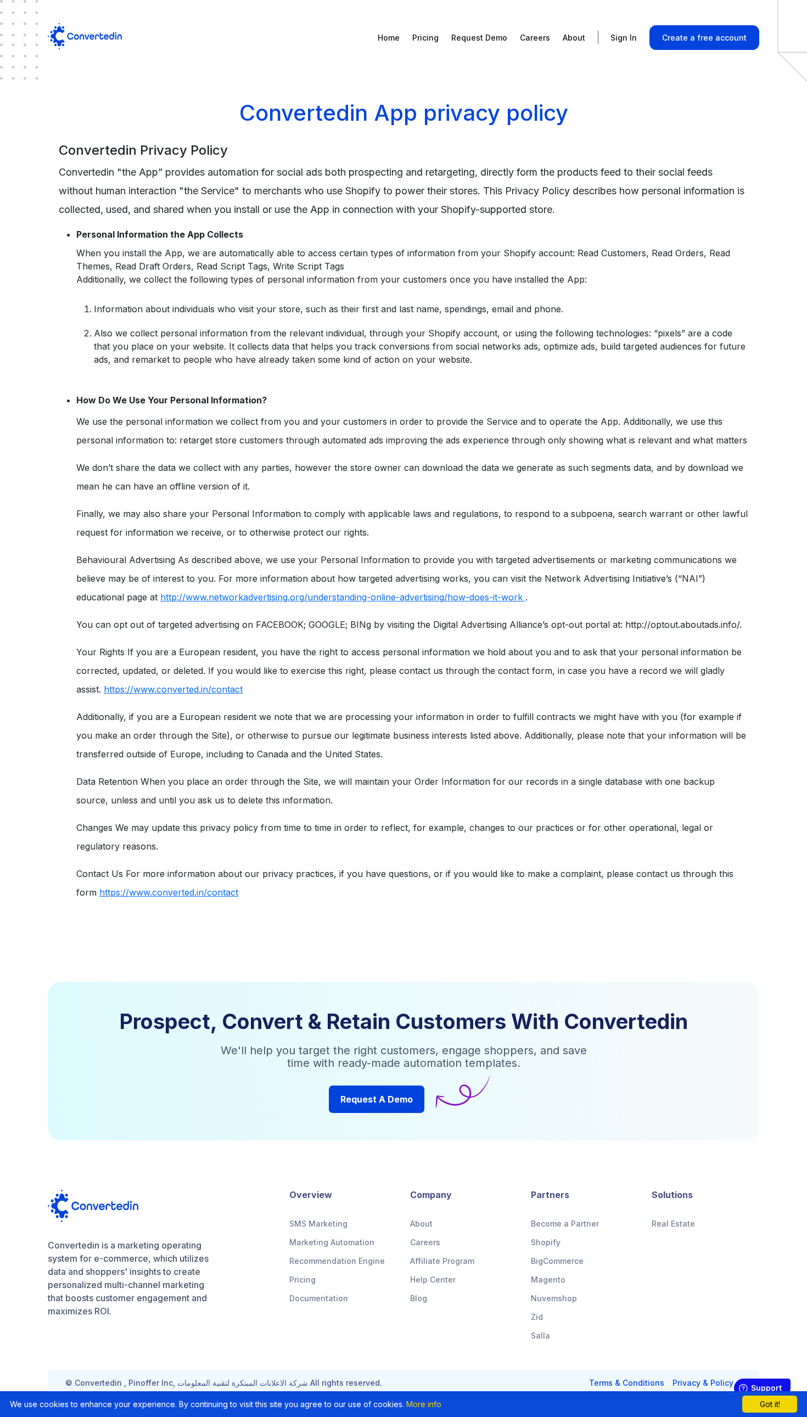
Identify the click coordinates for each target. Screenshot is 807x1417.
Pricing (425, 37)
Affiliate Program (442, 1261)
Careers (535, 37)
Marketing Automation (331, 1242)
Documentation (318, 1298)
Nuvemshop (554, 1298)
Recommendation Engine (337, 1261)
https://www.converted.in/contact (173, 689)
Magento (548, 1279)
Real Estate (673, 1223)
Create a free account (704, 37)
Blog (418, 1298)
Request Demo (479, 37)
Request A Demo (376, 1099)
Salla (540, 1335)
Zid (537, 1317)
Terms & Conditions (626, 1383)
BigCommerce (557, 1261)
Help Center (433, 1279)
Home (389, 37)
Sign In (623, 37)
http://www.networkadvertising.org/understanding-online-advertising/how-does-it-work (342, 597)
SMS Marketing (318, 1223)
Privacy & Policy (702, 1383)
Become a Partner (565, 1223)
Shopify (546, 1242)
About (574, 37)
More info (423, 1404)
